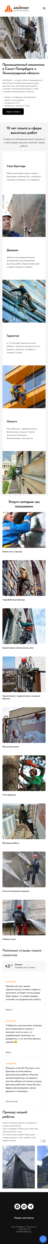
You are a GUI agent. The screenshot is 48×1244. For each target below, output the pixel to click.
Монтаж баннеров (10, 746)
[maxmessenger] (24, 1206)
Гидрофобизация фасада (13, 600)
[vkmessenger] (17, 1206)
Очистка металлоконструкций (15, 891)
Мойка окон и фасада (12, 551)
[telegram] (31, 1206)
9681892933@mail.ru (24, 1232)
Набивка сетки (9, 939)
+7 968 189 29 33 (24, 1229)
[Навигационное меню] (44, 8)
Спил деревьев (9, 795)
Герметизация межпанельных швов (17, 648)
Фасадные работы (10, 843)
